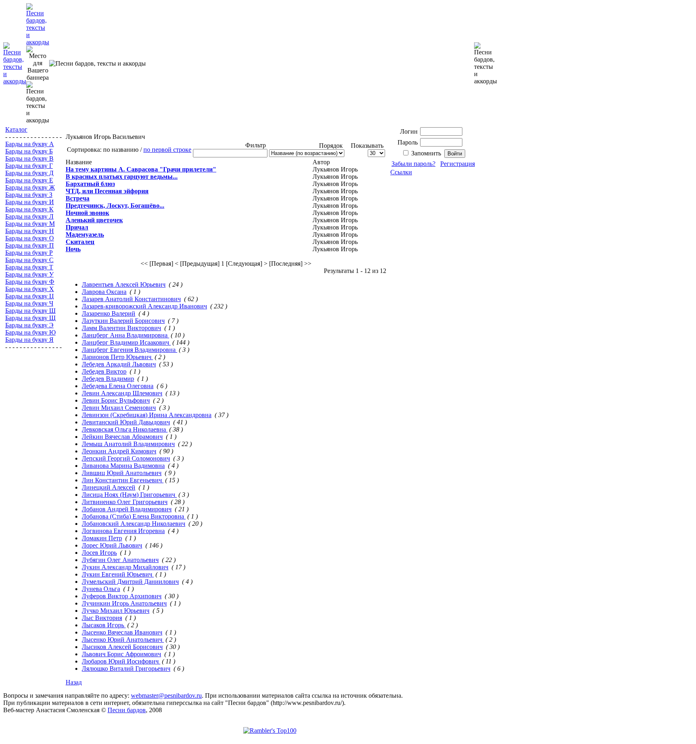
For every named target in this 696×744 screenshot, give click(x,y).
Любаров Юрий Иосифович (121, 661)
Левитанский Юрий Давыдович (126, 422)
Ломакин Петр (102, 538)
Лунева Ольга (101, 588)
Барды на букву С (29, 259)
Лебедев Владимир (108, 378)
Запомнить (426, 153)
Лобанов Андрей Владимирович (127, 509)
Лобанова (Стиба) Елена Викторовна (134, 516)
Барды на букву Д (29, 172)
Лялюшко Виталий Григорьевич (126, 668)
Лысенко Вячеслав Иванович (122, 632)
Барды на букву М (30, 223)
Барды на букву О (29, 238)
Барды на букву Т (29, 267)
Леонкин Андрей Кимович (119, 451)
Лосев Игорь (99, 552)
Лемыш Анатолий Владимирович (128, 443)
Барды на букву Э (29, 325)
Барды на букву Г (29, 165)
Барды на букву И (29, 201)
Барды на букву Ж (30, 187)
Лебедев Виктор (104, 371)
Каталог (16, 129)
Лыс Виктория (102, 617)
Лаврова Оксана (104, 291)
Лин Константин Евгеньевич (123, 480)
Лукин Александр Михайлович (125, 567)
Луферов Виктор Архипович (122, 596)
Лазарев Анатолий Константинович (131, 299)
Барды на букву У (29, 274)
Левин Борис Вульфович (116, 400)
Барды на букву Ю (30, 332)
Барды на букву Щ (30, 317)
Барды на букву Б (29, 151)
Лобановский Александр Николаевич (133, 523)
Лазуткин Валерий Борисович (123, 320)
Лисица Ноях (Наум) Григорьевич (129, 494)
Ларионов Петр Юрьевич (117, 356)
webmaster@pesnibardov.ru (166, 695)
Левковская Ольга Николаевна (125, 429)
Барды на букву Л (29, 216)
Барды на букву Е (29, 180)
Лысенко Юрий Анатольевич (123, 639)
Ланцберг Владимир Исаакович (126, 342)
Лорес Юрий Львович (112, 545)
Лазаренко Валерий (108, 313)
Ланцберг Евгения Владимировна (129, 349)
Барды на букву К (29, 209)
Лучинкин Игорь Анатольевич (124, 603)
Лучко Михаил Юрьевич (115, 610)
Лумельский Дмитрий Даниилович (130, 581)
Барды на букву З (28, 194)
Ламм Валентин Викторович (121, 327)
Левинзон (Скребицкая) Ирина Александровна (146, 414)
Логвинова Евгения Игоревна (123, 530)
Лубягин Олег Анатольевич (120, 559)
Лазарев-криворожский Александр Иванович (144, 306)
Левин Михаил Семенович (119, 407)
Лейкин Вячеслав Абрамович (122, 436)
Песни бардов (127, 710)
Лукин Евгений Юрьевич (118, 574)
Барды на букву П (29, 245)
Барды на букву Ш (30, 310)
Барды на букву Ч (29, 303)
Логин (409, 131)
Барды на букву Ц (29, 296)
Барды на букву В (29, 158)
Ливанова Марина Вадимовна (123, 465)
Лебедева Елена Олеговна (117, 385)
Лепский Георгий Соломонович (126, 458)
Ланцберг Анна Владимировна (125, 335)
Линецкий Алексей (108, 487)
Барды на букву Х (29, 288)
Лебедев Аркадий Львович (119, 364)
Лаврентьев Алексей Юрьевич (124, 284)
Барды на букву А (29, 144)
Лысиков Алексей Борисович (122, 646)
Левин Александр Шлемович (122, 393)
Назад (74, 682)
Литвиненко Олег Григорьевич (125, 501)
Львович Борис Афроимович (121, 654)
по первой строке (167, 149)
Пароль (408, 142)
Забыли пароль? (413, 163)
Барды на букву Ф (29, 281)
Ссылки (401, 172)
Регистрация (457, 163)
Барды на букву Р (29, 252)
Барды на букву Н (29, 230)
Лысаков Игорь (104, 625)
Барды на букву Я (29, 339)
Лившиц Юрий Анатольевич (122, 472)
